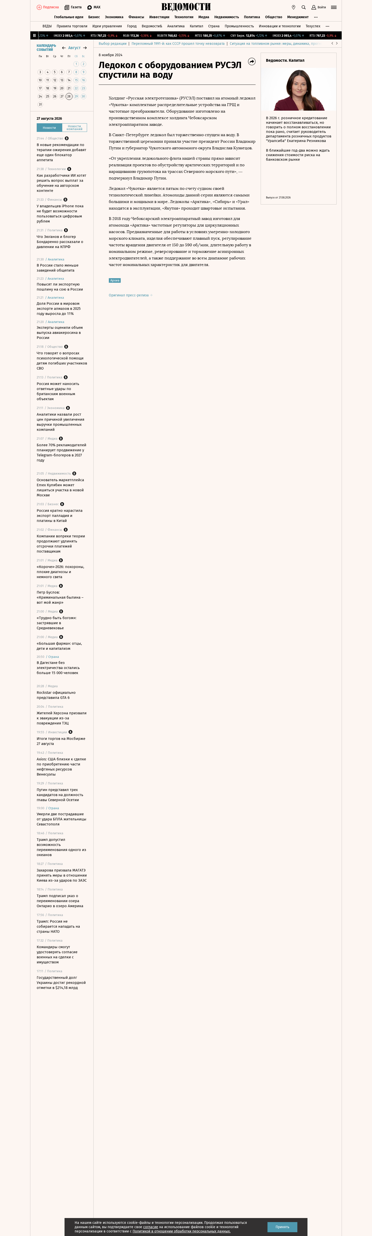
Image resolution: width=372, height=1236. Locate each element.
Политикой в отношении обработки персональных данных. (182, 1231)
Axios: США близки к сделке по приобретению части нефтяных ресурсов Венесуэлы (61, 767)
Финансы (136, 17)
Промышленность (239, 26)
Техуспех (313, 26)
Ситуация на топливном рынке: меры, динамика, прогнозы (278, 44)
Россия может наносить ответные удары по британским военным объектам (58, 391)
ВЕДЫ (47, 26)
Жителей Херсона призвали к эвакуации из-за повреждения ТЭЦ (62, 718)
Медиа (203, 17)
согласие (150, 1227)
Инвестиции (159, 17)
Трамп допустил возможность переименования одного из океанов (61, 847)
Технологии (183, 17)
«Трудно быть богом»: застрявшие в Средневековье (56, 623)
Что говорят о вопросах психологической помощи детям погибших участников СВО (62, 361)
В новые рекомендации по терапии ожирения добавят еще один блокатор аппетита (61, 152)
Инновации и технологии (280, 26)
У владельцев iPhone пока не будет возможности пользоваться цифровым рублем (60, 214)
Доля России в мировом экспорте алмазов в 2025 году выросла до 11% (59, 308)
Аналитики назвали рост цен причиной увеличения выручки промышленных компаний (60, 422)
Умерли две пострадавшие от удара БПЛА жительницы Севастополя (61, 819)
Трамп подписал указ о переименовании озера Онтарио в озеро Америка (60, 901)
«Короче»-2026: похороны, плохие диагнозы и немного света (60, 571)
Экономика (114, 17)
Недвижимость (226, 17)
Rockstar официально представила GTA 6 (56, 695)
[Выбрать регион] (293, 7)
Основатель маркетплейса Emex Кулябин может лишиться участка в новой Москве (60, 487)
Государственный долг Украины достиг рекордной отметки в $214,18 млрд (61, 982)
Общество (273, 17)
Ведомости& (152, 26)
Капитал (196, 26)
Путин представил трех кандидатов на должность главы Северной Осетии (60, 794)
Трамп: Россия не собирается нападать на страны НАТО (58, 926)
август (74, 47)
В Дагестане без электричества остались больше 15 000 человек (58, 667)
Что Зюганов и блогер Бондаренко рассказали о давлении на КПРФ (60, 241)
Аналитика (176, 26)
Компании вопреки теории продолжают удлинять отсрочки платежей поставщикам (61, 544)
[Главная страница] (186, 7)
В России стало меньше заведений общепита (57, 268)
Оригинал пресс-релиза (129, 295)
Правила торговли (72, 26)
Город (132, 26)
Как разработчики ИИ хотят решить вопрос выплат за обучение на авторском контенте (61, 183)
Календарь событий (46, 48)
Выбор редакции (113, 44)
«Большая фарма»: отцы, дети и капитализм (59, 646)
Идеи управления (107, 26)
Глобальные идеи (68, 17)
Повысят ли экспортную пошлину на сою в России (60, 287)
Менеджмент (298, 17)
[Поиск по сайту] (303, 7)
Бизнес (94, 17)
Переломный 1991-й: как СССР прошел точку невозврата (178, 44)
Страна (214, 26)
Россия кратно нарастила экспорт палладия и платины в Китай (59, 515)
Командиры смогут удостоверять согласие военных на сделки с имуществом (57, 954)
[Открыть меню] (334, 7)
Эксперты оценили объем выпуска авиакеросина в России (60, 332)
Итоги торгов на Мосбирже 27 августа (61, 741)
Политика (252, 17)
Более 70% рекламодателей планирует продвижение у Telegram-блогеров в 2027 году (61, 452)
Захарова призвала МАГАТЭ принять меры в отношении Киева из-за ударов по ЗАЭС (62, 875)
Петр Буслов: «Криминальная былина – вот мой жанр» (60, 597)
